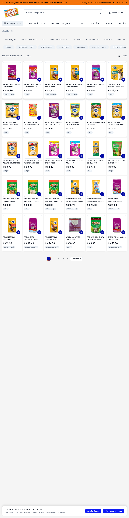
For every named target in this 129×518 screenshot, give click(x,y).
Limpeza (81, 23)
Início (4, 31)
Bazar (109, 23)
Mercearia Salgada (61, 23)
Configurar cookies (113, 511)
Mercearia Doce (37, 23)
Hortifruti (95, 23)
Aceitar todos (93, 511)
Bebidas (122, 23)
